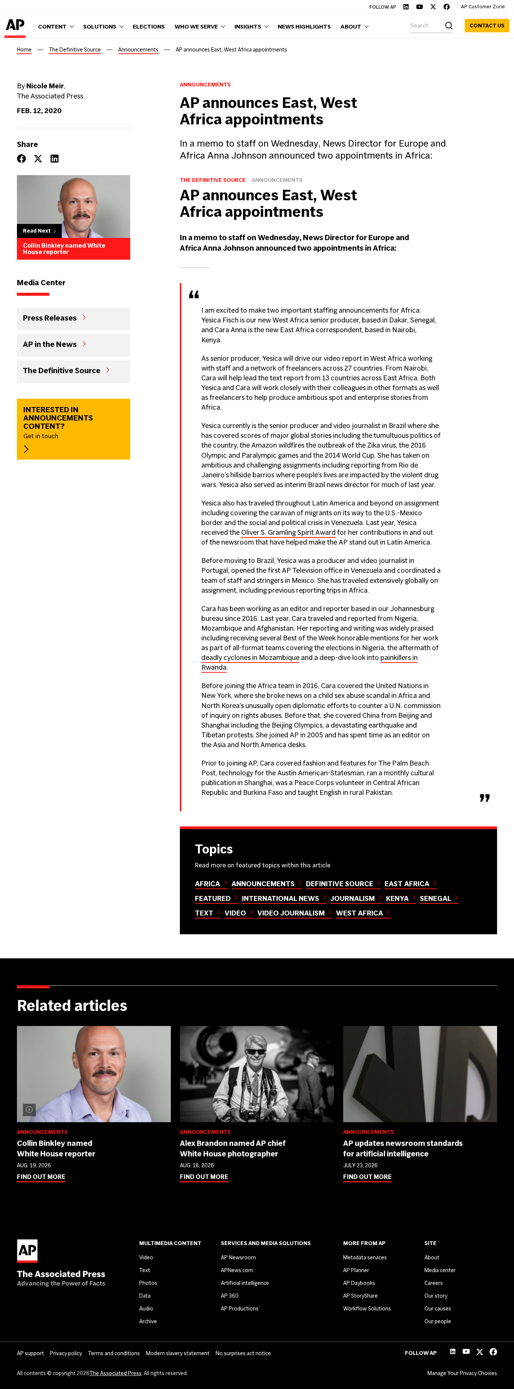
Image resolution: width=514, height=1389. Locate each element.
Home (24, 49)
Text (204, 913)
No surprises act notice (243, 1353)
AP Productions (240, 1308)
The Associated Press (115, 1373)
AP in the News (50, 344)
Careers (433, 1283)
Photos (148, 1283)
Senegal (435, 898)
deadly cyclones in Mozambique (250, 657)
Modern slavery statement (178, 1353)
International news (280, 898)
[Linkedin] (406, 7)
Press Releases (50, 317)
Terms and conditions (114, 1353)
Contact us (487, 25)
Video (235, 913)
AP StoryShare (360, 1296)
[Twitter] (433, 7)
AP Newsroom (238, 1257)
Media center (440, 1270)
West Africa (359, 913)
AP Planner (356, 1270)
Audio (146, 1308)
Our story (435, 1296)
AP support (30, 1353)
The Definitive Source (75, 49)
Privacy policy (66, 1353)
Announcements (138, 49)
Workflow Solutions (367, 1308)
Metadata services (365, 1257)
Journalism (352, 898)
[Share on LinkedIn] (54, 158)
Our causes (437, 1308)
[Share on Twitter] (38, 158)
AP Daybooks (359, 1283)
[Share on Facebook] (21, 158)
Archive (148, 1321)
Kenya (397, 898)
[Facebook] (446, 7)
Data (145, 1296)
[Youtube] (419, 7)
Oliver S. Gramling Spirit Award (288, 532)
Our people (437, 1321)
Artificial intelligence (245, 1283)
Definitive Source (339, 883)
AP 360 (230, 1296)
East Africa (407, 883)
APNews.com (237, 1270)
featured (213, 898)
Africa (207, 883)
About (431, 1257)
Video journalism (291, 913)
